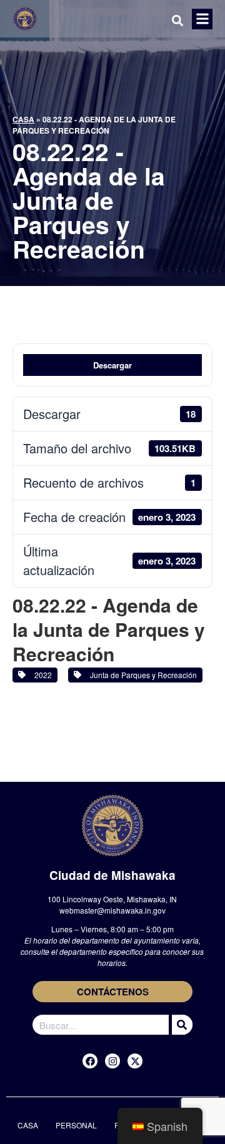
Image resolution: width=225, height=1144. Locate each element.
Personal (76, 1125)
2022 (41, 674)
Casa (23, 119)
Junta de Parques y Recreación (141, 674)
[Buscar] (180, 1025)
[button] (202, 19)
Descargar (112, 365)
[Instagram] (112, 1060)
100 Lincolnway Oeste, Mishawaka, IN (112, 899)
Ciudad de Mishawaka (112, 875)
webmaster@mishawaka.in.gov (112, 910)
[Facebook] (90, 1060)
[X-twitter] (135, 1060)
